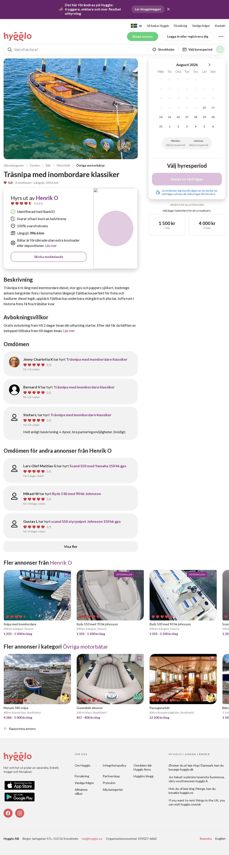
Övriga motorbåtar (90, 165)
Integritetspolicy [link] (114, 765)
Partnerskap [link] (111, 776)
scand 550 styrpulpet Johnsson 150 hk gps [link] (86, 521)
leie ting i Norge (194, 789)
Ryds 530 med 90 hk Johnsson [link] (76, 493)
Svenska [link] (206, 838)
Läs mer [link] (50, 245)
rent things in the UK (203, 800)
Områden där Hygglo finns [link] (143, 767)
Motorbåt (63, 165)
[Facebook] (8, 813)
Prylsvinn (109, 783)
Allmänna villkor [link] (81, 791)
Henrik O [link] (47, 198)
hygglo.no (186, 793)
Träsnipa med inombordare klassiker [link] (96, 359)
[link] (18, 36)
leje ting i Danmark (200, 765)
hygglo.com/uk (191, 804)
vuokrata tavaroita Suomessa (203, 777)
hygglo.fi (202, 781)
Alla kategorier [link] (113, 789)
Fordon (35, 165)
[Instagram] (19, 813)
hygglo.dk (186, 769)
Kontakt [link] (220, 26)
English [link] (220, 838)
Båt (48, 165)
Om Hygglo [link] (82, 765)
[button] (168, 9)
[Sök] (220, 49)
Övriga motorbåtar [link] (85, 646)
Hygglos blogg (143, 776)
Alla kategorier (14, 165)
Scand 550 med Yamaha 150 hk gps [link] (98, 466)
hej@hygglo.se (92, 838)
